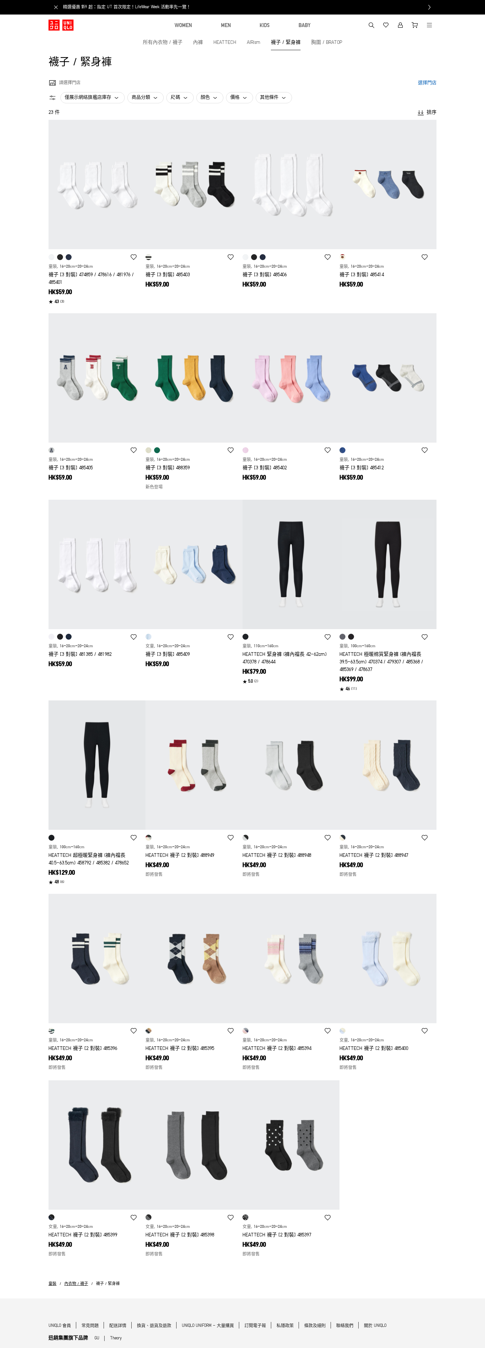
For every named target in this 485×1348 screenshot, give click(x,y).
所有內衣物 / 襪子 (162, 42)
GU (97, 1338)
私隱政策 (285, 1326)
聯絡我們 (344, 1326)
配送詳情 (117, 1326)
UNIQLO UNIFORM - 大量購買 (208, 1326)
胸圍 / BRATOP (326, 42)
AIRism (253, 42)
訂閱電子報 (255, 1326)
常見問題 (90, 1326)
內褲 (198, 42)
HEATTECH (224, 42)
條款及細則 (315, 1326)
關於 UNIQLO (375, 1326)
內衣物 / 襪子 (76, 1284)
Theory (116, 1338)
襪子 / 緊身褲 (286, 42)
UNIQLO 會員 (59, 1326)
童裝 (52, 1284)
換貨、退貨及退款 (154, 1326)
